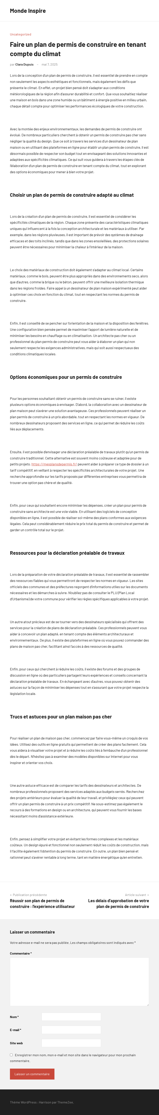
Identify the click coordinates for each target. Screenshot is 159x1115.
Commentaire (21, 953)
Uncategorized (20, 34)
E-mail (15, 1030)
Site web (16, 1043)
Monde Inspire (28, 10)
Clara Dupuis (24, 64)
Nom (14, 1017)
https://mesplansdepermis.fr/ (54, 464)
